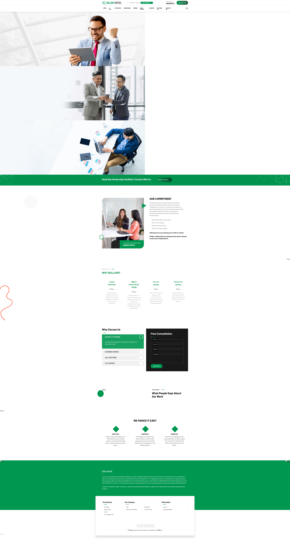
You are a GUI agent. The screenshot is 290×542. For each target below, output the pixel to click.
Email (154, 344)
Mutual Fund (107, 509)
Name (155, 339)
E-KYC (110, 8)
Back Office (142, 8)
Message (156, 354)
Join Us (165, 507)
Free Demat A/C (146, 2)
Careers (151, 8)
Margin (135, 8)
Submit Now (156, 366)
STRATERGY (118, 8)
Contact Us (168, 8)
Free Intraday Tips (109, 514)
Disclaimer (147, 507)
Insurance (106, 507)
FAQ (127, 507)
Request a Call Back (163, 179)
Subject (155, 349)
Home (104, 8)
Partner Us (159, 8)
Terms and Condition (131, 509)
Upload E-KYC (182, 3)
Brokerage (127, 8)
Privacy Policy (148, 509)
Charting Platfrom (167, 509)
